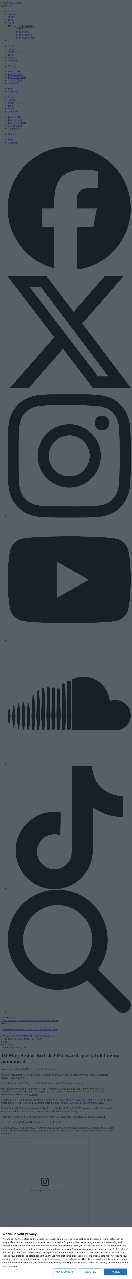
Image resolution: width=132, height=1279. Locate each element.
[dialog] (66, 1253)
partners (19, 1239)
